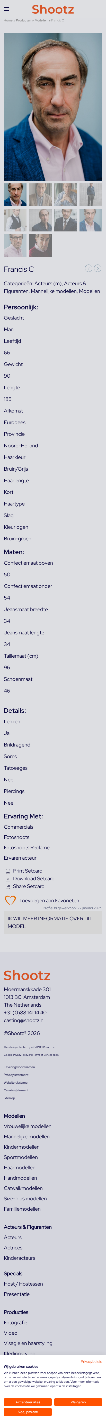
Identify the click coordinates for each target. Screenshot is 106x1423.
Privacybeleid (91, 1361)
